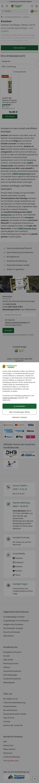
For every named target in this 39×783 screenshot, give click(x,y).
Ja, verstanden (19, 406)
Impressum (23, 417)
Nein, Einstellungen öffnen (19, 412)
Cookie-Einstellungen (9, 398)
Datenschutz (15, 417)
